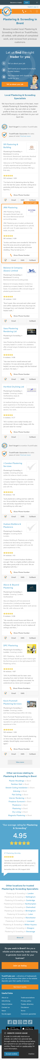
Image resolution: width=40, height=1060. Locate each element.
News (4, 1010)
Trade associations (28, 997)
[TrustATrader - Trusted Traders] (7, 10)
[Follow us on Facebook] (10, 1022)
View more (20, 762)
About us (5, 997)
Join (26, 2)
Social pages (6, 1014)
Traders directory (27, 1004)
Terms (23, 1010)
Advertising (6, 1001)
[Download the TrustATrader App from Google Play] (13, 1029)
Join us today (20, 965)
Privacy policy (26, 1001)
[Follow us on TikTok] (30, 1022)
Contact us (6, 1007)
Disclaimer (25, 1007)
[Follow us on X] (15, 1022)
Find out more (25, 136)
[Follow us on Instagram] (20, 1022)
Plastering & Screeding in (20, 893)
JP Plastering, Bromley (12, 853)
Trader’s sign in (33, 7)
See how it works (20, 987)
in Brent (20, 780)
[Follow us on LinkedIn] (25, 1022)
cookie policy (27, 1046)
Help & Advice (7, 1004)
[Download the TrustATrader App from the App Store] (27, 1029)
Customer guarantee (28, 1014)
